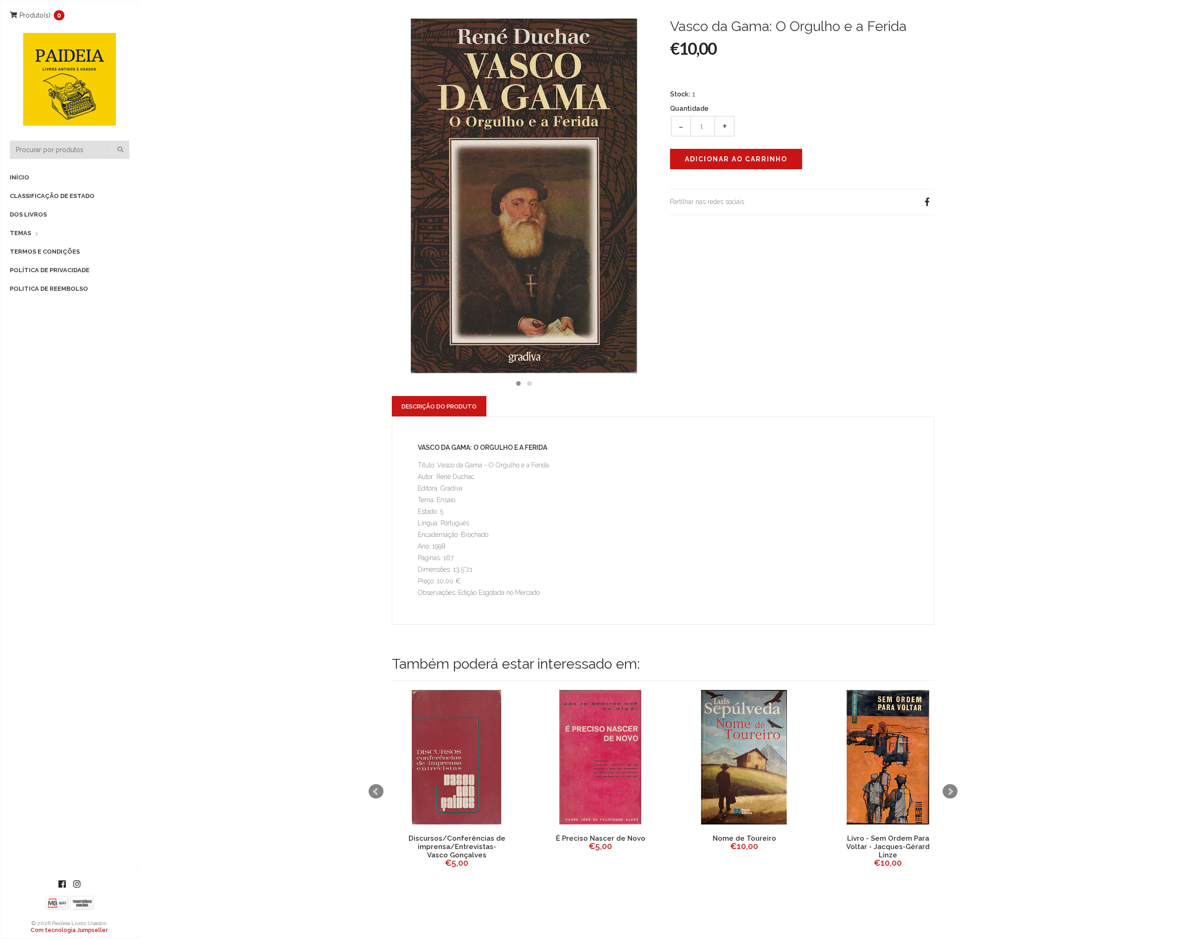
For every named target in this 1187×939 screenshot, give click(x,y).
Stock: (680, 94)
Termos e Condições (45, 251)
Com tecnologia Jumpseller (69, 930)
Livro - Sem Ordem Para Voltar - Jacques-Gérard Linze (456, 846)
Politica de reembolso (49, 288)
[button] (518, 382)
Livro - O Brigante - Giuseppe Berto (888, 842)
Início (19, 177)
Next (950, 791)
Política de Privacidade (49, 270)
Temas (20, 233)
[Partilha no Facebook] (926, 202)
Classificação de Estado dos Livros (52, 205)
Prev (376, 791)
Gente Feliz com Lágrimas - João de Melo (744, 842)
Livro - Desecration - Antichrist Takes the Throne (600, 842)
